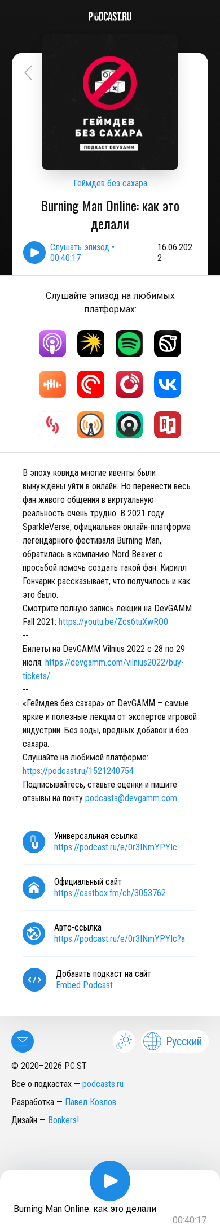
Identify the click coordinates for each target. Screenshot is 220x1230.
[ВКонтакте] (167, 384)
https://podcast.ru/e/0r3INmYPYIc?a (119, 938)
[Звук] (167, 343)
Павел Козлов (90, 1102)
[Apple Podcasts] (52, 343)
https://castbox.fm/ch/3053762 (110, 893)
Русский (184, 1041)
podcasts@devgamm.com (131, 798)
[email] (22, 1041)
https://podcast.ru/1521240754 (78, 771)
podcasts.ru (103, 1084)
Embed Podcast (84, 985)
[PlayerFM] (129, 384)
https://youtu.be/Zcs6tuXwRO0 (113, 621)
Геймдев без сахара (110, 183)
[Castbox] (52, 384)
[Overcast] (90, 424)
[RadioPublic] (167, 424)
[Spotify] (129, 343)
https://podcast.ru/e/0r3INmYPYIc (115, 847)
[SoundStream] (52, 424)
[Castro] (129, 424)
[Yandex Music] (90, 343)
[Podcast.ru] (110, 16)
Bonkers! (63, 1120)
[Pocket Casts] (90, 384)
